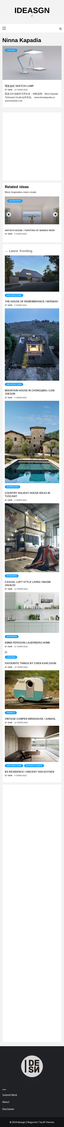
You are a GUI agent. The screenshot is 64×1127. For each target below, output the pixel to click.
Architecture (14, 295)
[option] (32, 218)
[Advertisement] (32, 146)
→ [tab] (6, 251)
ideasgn (32, 10)
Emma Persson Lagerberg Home (27, 642)
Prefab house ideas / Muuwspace (25, 230)
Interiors (12, 576)
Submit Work (9, 1095)
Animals (11, 713)
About (5, 1102)
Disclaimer (8, 1109)
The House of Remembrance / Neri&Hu (31, 301)
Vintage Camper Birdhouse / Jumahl (30, 719)
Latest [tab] (13, 251)
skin (10, 90)
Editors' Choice (34, 766)
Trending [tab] (25, 251)
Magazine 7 (33, 1122)
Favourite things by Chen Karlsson (30, 663)
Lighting (11, 50)
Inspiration (15, 201)
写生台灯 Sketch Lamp (19, 86)
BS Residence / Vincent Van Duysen (29, 771)
